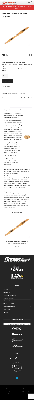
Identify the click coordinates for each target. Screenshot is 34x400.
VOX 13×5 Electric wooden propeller (17, 241)
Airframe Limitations (8, 301)
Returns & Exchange (9, 306)
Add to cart (8, 81)
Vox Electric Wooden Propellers (16, 93)
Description (6, 106)
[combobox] (17, 324)
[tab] (6, 106)
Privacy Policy (7, 309)
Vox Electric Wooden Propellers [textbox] (18, 324)
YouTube (15, 357)
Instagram (19, 357)
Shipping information (9, 298)
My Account (6, 289)
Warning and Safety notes (10, 303)
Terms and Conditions (9, 295)
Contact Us (12, 88)
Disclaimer (6, 312)
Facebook (11, 357)
